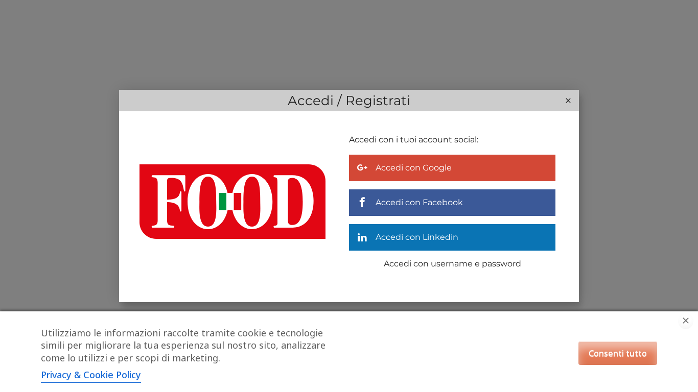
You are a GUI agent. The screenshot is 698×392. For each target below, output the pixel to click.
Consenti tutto (618, 353)
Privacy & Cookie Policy (91, 375)
